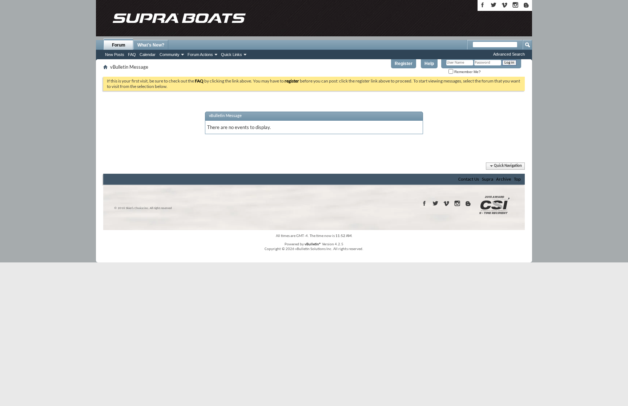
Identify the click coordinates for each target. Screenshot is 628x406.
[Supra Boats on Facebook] (483, 5)
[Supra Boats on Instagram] (515, 5)
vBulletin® (313, 244)
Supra (487, 179)
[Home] (179, 18)
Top (517, 179)
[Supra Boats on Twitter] (493, 5)
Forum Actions (200, 54)
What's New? (150, 45)
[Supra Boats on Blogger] (526, 5)
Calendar (148, 54)
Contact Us (468, 179)
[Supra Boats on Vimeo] (504, 5)
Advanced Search (509, 54)
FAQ (132, 54)
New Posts (114, 54)
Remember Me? (467, 72)
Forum (118, 45)
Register (403, 63)
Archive (503, 179)
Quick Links (231, 54)
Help (429, 63)
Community (170, 54)
